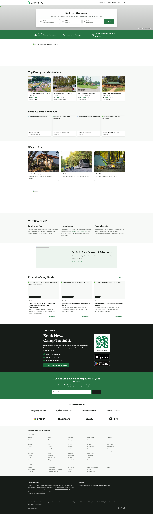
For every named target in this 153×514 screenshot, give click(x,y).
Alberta (30, 467)
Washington (110, 442)
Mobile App (41, 502)
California (30, 446)
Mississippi (70, 440)
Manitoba (30, 471)
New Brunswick (51, 467)
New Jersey (71, 453)
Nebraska (70, 446)
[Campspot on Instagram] (121, 508)
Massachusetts (51, 457)
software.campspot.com (59, 491)
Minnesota (70, 437)
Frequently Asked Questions (100, 485)
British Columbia (32, 469)
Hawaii (29, 460)
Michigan (50, 460)
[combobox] (50, 22)
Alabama (30, 437)
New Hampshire (71, 451)
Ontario (70, 471)
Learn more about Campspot (62, 489)
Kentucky (50, 448)
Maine (49, 453)
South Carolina (91, 451)
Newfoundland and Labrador (55, 469)
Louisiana (50, 451)
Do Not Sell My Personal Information (106, 502)
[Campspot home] (36, 2)
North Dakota (90, 437)
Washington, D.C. (111, 444)
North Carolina (71, 460)
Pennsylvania (90, 446)
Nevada (69, 448)
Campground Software (51, 502)
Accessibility (72, 502)
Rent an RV (102, 2)
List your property (111, 2)
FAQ (35, 502)
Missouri (70, 442)
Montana (70, 444)
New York (70, 457)
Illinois (49, 440)
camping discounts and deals (79, 231)
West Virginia (110, 446)
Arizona (30, 442)
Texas (88, 457)
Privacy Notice (92, 502)
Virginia (109, 440)
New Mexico (71, 455)
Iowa (49, 444)
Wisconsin (109, 448)
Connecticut (31, 451)
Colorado (30, 448)
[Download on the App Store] (102, 356)
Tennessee (90, 455)
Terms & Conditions (81, 502)
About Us (30, 502)
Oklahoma (90, 442)
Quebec (89, 469)
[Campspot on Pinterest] (124, 508)
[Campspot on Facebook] (118, 508)
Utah (88, 460)
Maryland (50, 455)
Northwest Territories (53, 471)
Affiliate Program (63, 502)
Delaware (30, 453)
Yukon (108, 467)
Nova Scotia (71, 467)
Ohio (88, 440)
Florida (30, 455)
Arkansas (30, 444)
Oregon (89, 444)
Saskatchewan (91, 471)
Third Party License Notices (35, 504)
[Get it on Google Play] (102, 363)
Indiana (49, 442)
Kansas (50, 446)
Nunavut (70, 469)
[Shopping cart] (124, 2)
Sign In (119, 2)
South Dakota (90, 453)
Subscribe (96, 392)
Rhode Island (90, 448)
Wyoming (109, 451)
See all (122, 278)
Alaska (29, 440)
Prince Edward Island (92, 467)
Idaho (49, 437)
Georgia (30, 457)
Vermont (109, 437)
